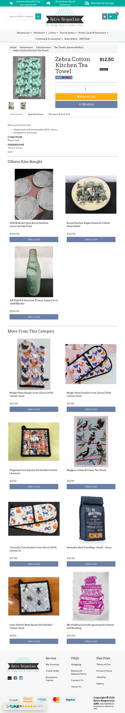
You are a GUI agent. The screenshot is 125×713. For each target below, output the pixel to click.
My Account (52, 664)
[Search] (38, 16)
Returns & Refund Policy (78, 672)
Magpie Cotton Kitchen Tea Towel (86, 470)
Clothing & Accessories (48, 39)
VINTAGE (84, 39)
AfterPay (101, 677)
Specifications (36, 114)
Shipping (76, 664)
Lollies (52, 33)
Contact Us (77, 680)
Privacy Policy (104, 671)
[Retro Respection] (65, 16)
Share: (59, 77)
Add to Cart (87, 96)
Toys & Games (67, 33)
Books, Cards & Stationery (93, 33)
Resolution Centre (52, 678)
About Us (76, 686)
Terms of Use (103, 664)
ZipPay (100, 683)
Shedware (39, 33)
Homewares (23, 33)
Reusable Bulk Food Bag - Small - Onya (89, 547)
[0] (110, 16)
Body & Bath (70, 39)
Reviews (53, 114)
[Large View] (11, 105)
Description (16, 114)
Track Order (52, 671)
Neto (95, 709)
